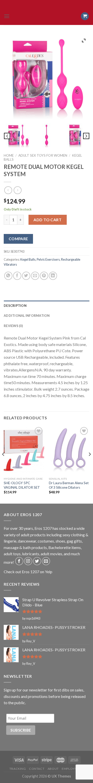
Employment (73, 769)
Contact (36, 769)
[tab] (46, 306)
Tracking (17, 769)
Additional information (27, 316)
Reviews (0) (13, 326)
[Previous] (3, 464)
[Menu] (7, 16)
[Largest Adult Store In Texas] (46, 16)
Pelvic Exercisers (48, 259)
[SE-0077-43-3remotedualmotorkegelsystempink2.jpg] (47, 135)
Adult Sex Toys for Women (42, 155)
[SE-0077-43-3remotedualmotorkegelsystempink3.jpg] (75, 135)
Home (9, 155)
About (53, 769)
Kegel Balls (27, 259)
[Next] (89, 464)
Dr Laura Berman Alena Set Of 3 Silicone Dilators (69, 485)
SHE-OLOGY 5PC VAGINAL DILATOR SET (22, 485)
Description (15, 306)
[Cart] (85, 16)
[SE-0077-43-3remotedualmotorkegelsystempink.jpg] (18, 135)
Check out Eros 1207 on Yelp (28, 571)
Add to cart (47, 219)
